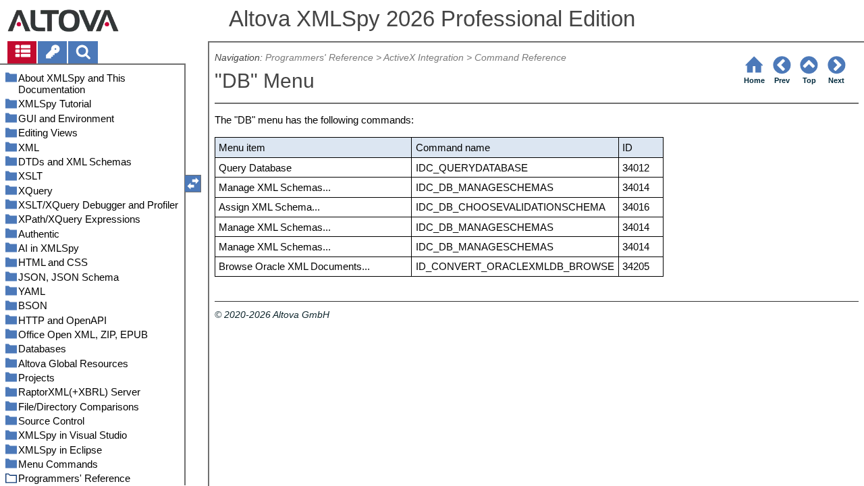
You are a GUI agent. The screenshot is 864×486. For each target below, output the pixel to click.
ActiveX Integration (423, 58)
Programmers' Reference (319, 58)
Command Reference (520, 58)
